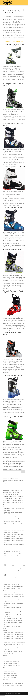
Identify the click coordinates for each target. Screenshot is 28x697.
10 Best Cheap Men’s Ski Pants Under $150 (13, 636)
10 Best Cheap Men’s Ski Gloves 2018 (12, 551)
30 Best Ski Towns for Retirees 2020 (11, 492)
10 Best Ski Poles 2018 (9, 657)
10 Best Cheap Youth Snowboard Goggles (13, 568)
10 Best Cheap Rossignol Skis (10, 673)
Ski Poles (5, 655)
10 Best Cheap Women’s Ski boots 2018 (12, 536)
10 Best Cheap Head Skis (9, 671)
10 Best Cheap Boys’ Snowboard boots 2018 (14, 523)
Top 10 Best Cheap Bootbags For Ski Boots (13, 548)
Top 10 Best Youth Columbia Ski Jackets (13, 622)
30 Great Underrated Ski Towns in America (12, 498)
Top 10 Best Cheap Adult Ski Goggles (12, 570)
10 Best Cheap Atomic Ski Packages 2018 (13, 626)
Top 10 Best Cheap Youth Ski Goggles (12, 572)
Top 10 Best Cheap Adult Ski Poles (11, 661)
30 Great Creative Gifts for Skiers (10, 494)
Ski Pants (5, 630)
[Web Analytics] (2, 696)
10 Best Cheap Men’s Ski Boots (11, 532)
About (4, 504)
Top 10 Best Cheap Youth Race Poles (12, 665)
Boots (4, 520)
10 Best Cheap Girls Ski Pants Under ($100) (13, 634)
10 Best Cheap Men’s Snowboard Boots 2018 (14, 530)
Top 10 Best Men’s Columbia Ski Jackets (13, 618)
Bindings (5, 507)
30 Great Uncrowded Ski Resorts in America (13, 496)
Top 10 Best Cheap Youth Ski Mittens (12, 562)
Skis (4, 667)
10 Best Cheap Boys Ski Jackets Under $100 (13, 592)
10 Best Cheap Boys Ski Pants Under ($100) (13, 632)
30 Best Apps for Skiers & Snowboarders (12, 488)
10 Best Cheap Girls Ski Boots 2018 (12, 526)
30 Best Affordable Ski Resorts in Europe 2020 (13, 486)
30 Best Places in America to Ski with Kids (13, 41)
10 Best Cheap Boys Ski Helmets (11, 575)
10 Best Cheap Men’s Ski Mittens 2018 (12, 553)
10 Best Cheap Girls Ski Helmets (11, 580)
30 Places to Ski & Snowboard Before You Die (13, 502)
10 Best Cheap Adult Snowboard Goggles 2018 (14, 565)
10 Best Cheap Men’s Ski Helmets (11, 584)
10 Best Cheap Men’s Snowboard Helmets (13, 586)
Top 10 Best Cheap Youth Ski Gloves (12, 560)
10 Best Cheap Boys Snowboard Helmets (13, 578)
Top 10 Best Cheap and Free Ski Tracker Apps (13, 683)
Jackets (4, 590)
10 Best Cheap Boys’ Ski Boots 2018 (12, 521)
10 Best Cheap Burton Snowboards (12, 681)
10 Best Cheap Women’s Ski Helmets (12, 588)
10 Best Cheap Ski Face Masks (9, 476)
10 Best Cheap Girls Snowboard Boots (12, 528)
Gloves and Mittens (7, 550)
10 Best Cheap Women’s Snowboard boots (13, 538)
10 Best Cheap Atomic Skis (10, 669)
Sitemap (5, 628)
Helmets (5, 574)
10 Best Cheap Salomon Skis (10, 675)
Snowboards (5, 679)
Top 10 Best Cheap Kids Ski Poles (11, 663)
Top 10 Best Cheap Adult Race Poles (12, 659)
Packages (5, 624)
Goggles (4, 564)
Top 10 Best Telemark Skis (10, 677)
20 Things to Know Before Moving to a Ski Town (13, 484)
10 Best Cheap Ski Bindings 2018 (11, 516)
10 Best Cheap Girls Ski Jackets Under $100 (13, 594)
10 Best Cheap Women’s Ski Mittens (12, 555)
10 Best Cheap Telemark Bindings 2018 (13, 518)
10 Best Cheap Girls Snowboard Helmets (13, 582)
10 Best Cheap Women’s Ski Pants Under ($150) (14, 642)
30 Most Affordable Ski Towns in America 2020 (13, 500)
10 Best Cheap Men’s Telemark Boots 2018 (13, 534)
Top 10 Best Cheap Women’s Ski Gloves (12, 558)
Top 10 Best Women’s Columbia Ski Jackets (13, 620)
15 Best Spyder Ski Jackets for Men (10, 478)
